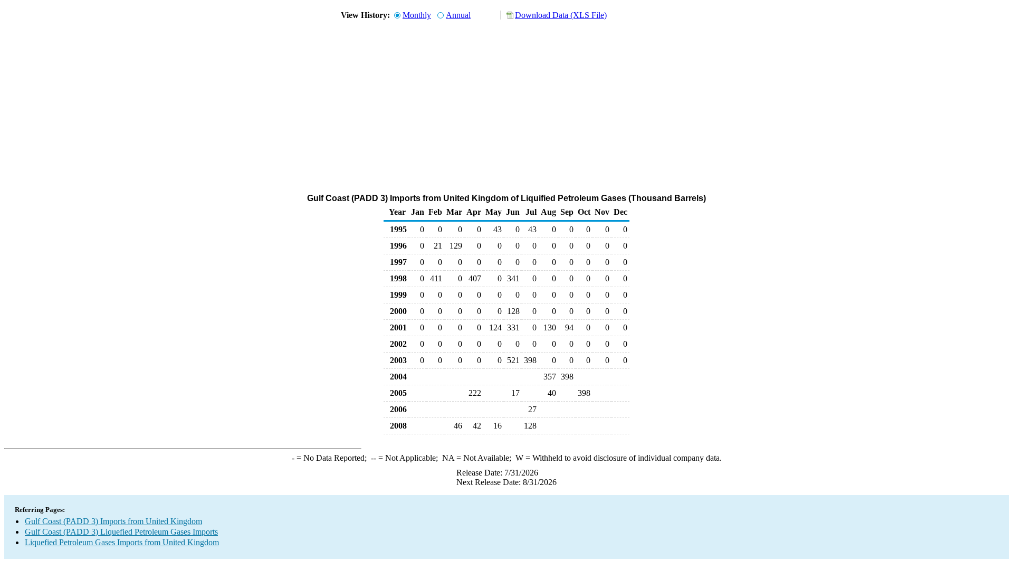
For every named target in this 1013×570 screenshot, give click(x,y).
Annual (458, 15)
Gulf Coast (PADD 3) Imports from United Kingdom (113, 521)
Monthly (417, 15)
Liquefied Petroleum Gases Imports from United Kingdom (122, 542)
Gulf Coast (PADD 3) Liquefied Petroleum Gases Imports (121, 531)
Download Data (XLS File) (561, 15)
